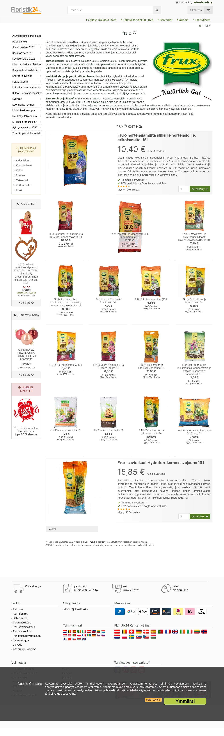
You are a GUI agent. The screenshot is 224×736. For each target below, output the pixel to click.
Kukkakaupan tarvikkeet (26, 87)
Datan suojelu (21, 618)
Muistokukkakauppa (23, 110)
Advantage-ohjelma (24, 649)
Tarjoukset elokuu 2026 (137, 20)
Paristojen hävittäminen (27, 635)
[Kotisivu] (200, 25)
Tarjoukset (27, 203)
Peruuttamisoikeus (24, 626)
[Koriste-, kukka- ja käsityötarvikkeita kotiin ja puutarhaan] (29, 10)
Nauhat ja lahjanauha (24, 116)
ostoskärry (185, 2)
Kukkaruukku (23, 185)
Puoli (18, 190)
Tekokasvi (21, 180)
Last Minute (202, 20)
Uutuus (183, 20)
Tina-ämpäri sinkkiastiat (26, 133)
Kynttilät (16, 98)
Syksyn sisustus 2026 (101, 20)
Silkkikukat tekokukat (24, 121)
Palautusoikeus (22, 622)
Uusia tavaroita (28, 315)
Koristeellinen (23, 165)
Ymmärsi (185, 701)
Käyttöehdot (20, 613)
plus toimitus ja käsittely (94, 541)
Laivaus (17, 644)
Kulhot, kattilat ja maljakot (27, 93)
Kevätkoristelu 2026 (23, 58)
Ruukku (20, 175)
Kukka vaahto (20, 81)
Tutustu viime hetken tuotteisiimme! (26, 431)
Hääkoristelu (19, 41)
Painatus (18, 609)
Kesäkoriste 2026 (22, 53)
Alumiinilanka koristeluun (26, 35)
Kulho (19, 170)
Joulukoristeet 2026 (23, 47)
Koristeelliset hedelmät (25, 70)
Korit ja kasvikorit (22, 75)
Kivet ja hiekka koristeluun (27, 64)
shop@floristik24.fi (77, 609)
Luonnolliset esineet (23, 104)
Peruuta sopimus (23, 631)
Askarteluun (22, 160)
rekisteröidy (205, 2)
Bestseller (165, 20)
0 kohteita (196, 10)
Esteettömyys (21, 640)
